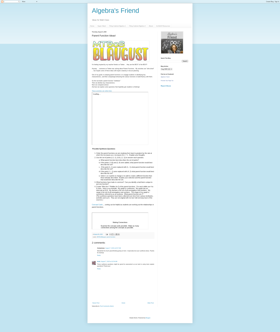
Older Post (150, 303)
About (151, 26)
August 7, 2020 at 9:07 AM (113, 248)
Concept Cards (97, 205)
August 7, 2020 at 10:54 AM (109, 261)
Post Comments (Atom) (107, 306)
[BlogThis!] (112, 234)
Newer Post (95, 303)
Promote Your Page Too (167, 80)
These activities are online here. (102, 91)
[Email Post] (106, 234)
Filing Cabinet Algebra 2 (137, 26)
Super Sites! (102, 26)
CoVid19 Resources (163, 26)
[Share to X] (114, 234)
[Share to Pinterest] (119, 234)
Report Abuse (166, 86)
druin (98, 261)
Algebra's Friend (115, 10)
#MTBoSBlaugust (101, 237)
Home (92, 26)
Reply (99, 255)
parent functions (111, 237)
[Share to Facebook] (117, 234)
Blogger (148, 318)
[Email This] (110, 234)
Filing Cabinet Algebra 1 (117, 26)
